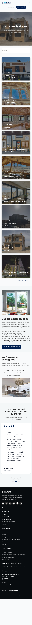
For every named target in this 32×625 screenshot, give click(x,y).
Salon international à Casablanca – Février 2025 (15, 151)
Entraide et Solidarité (15, 563)
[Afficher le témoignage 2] (13, 481)
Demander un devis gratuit (11, 346)
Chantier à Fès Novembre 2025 (9, 77)
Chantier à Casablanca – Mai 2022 (12, 249)
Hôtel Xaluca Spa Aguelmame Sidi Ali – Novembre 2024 (14, 175)
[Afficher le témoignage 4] (18, 481)
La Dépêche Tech (19, 567)
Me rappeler (10, 7)
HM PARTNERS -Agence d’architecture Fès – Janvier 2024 (15, 200)
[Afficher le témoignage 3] (16, 481)
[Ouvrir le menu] (29, 3)
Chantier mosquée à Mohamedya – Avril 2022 (16, 274)
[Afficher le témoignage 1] (12, 481)
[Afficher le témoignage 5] (19, 481)
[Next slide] (19, 477)
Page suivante (23, 280)
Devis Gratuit (21, 7)
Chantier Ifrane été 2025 (9, 126)
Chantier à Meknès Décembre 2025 (10, 101)
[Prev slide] (13, 477)
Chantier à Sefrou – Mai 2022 (10, 224)
